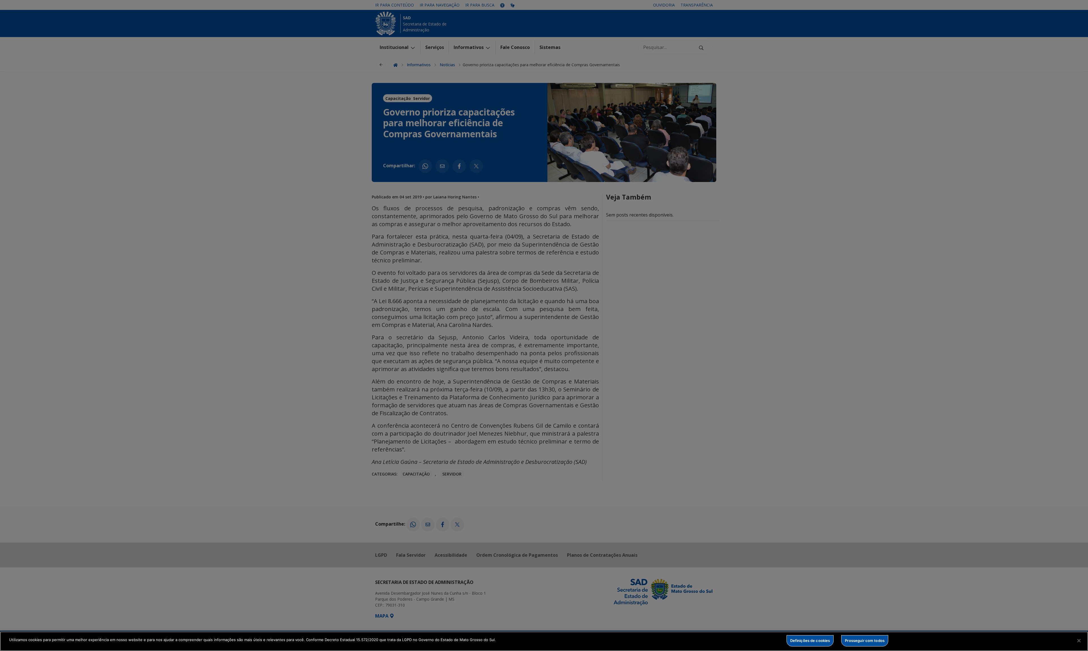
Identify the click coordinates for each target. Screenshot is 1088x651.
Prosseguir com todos (865, 640)
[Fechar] (1079, 640)
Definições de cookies (810, 640)
